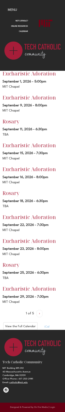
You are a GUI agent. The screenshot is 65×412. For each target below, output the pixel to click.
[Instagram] (6, 390)
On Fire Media (41, 407)
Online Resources (19, 26)
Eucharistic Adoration (29, 73)
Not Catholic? (22, 21)
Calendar (23, 31)
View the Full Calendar (20, 326)
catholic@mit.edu (18, 382)
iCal (47, 326)
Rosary (11, 121)
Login (52, 407)
